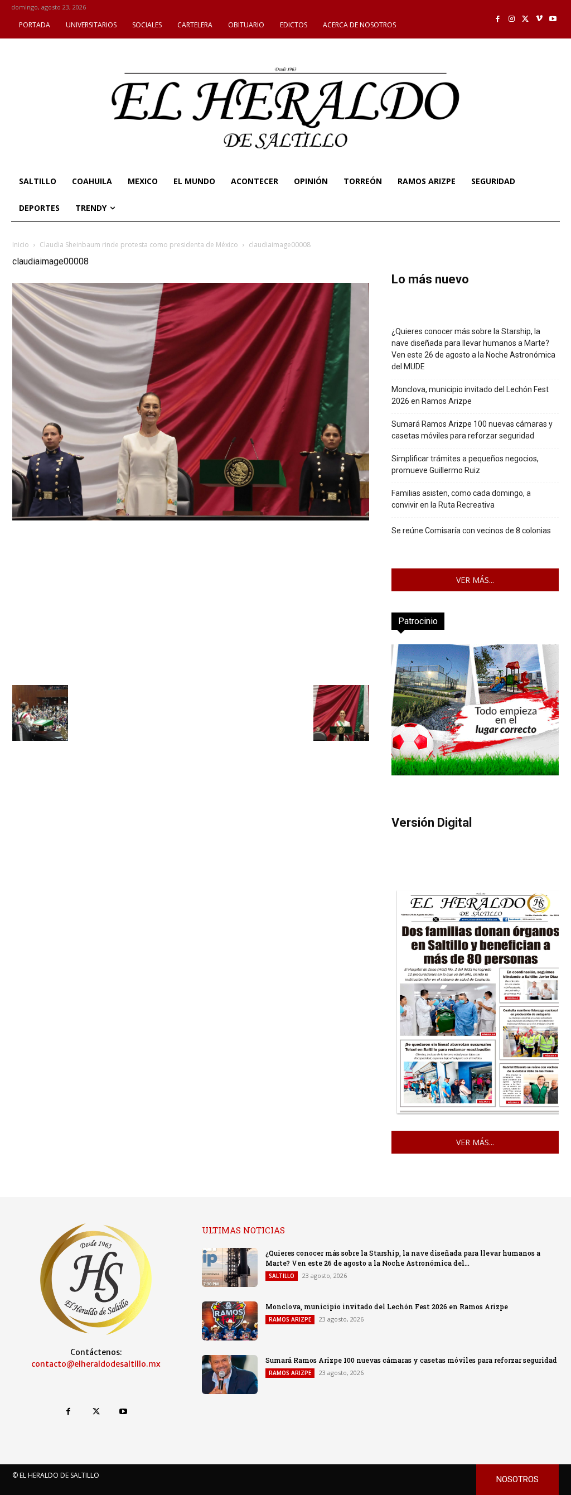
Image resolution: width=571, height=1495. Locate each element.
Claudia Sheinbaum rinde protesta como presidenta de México (139, 244)
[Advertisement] (190, 601)
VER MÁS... (475, 580)
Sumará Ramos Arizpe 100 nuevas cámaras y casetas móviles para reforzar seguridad (472, 429)
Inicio (20, 244)
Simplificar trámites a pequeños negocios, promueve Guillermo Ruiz (465, 464)
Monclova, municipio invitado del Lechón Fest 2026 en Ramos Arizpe (470, 395)
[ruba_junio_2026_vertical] (475, 772)
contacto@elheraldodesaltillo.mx (96, 1364)
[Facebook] (498, 19)
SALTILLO (281, 1276)
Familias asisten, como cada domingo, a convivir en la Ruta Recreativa (461, 499)
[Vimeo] (539, 19)
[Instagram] (512, 19)
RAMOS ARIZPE (290, 1319)
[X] (526, 19)
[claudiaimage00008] (190, 517)
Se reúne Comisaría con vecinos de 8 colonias (471, 530)
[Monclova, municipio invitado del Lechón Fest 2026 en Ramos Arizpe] (230, 1320)
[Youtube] (553, 19)
